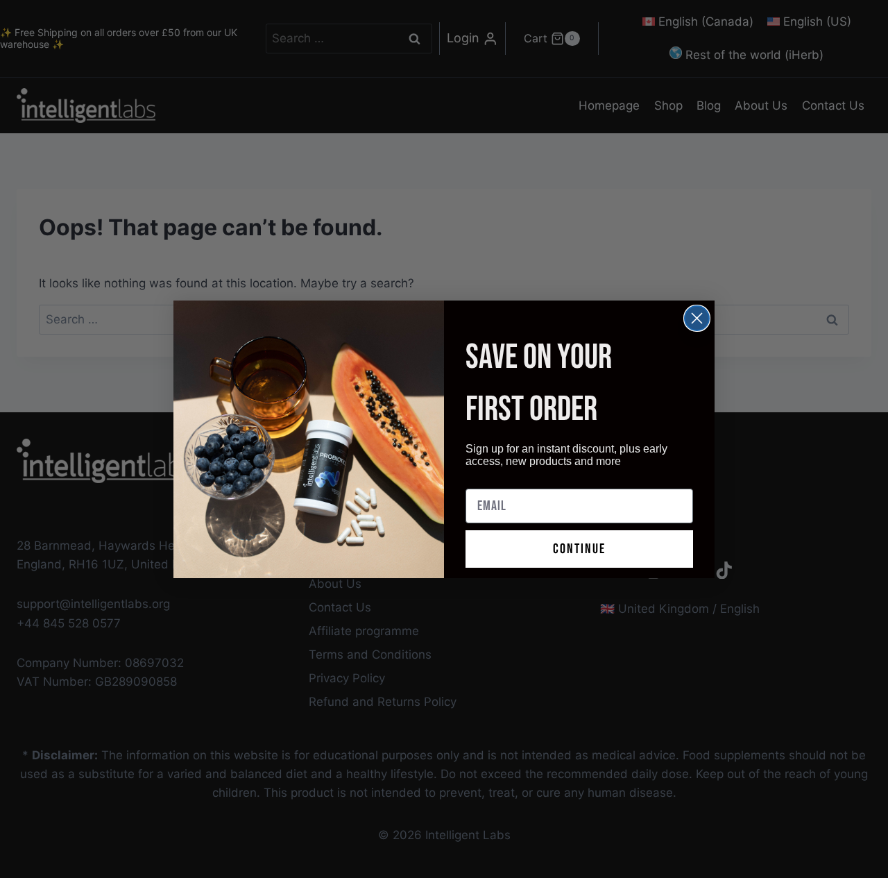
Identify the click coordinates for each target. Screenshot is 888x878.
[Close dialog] (697, 318)
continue (579, 549)
